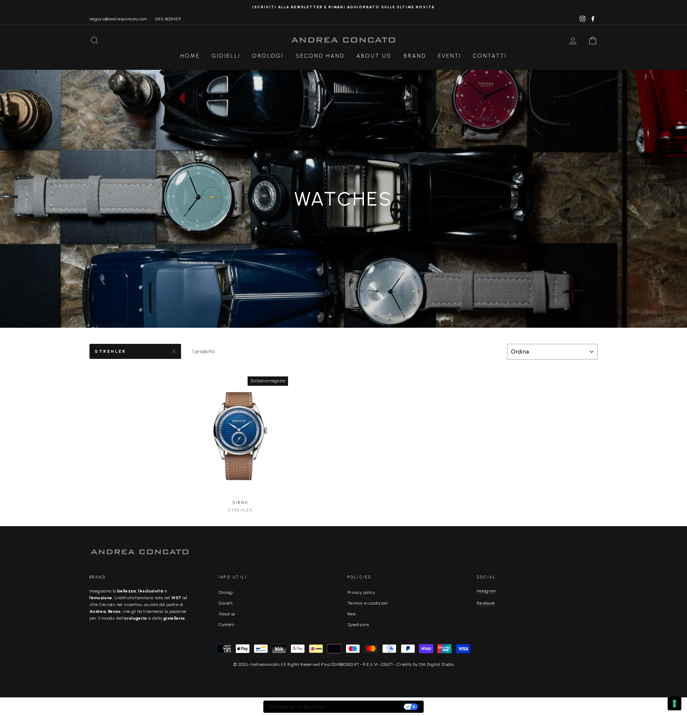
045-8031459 (168, 18)
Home (190, 56)
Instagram (486, 591)
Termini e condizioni (367, 603)
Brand (415, 56)
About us (227, 613)
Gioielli (226, 56)
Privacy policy (361, 592)
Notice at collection (297, 706)
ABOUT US (373, 56)
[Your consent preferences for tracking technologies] (674, 703)
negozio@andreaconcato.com (118, 18)
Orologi (267, 56)
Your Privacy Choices (368, 706)
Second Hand (320, 56)
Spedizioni (358, 624)
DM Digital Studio (436, 664)
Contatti (490, 56)
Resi (351, 613)
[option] (343, 7)
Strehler (110, 351)
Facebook (486, 603)
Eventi (449, 56)
